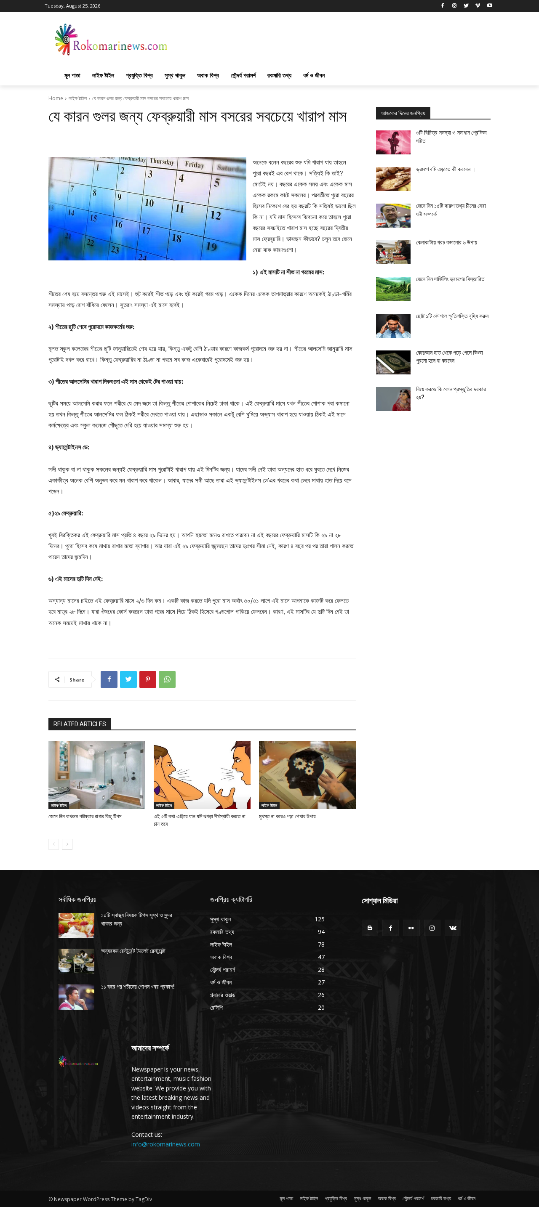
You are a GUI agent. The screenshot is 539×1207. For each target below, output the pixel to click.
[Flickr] (411, 928)
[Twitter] (466, 6)
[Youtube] (489, 6)
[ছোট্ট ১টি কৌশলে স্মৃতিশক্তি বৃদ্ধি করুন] (393, 326)
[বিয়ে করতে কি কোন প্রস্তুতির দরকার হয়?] (393, 399)
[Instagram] (454, 6)
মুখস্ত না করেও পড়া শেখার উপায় (287, 816)
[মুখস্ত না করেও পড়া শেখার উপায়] (307, 775)
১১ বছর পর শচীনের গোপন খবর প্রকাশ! (138, 986)
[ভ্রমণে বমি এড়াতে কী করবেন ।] (393, 179)
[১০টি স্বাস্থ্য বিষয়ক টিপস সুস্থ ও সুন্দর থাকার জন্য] (76, 925)
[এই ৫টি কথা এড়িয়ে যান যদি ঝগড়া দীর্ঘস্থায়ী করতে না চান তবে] (202, 775)
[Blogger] (370, 928)
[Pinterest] (147, 679)
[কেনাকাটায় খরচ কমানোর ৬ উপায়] (393, 252)
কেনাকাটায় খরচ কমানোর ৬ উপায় (446, 242)
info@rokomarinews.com (165, 1144)
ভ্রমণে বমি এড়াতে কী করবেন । (445, 169)
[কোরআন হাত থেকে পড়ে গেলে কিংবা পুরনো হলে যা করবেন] (393, 362)
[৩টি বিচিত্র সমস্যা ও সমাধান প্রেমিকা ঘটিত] (393, 142)
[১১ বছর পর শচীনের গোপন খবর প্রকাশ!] (76, 996)
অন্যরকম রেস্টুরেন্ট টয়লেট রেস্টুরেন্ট (133, 950)
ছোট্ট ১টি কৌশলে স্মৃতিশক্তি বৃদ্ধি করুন (452, 316)
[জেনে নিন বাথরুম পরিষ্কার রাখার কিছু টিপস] (96, 775)
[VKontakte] (453, 928)
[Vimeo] (478, 6)
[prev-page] (53, 844)
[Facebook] (443, 6)
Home (55, 98)
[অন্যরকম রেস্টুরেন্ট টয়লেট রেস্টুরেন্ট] (76, 961)
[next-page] (67, 844)
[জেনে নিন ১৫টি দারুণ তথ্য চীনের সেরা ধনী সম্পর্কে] (393, 216)
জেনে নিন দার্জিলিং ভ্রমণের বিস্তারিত (450, 279)
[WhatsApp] (167, 679)
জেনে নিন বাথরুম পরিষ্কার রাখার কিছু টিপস (85, 816)
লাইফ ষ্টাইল (78, 98)
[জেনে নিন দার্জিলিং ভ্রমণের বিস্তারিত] (393, 289)
